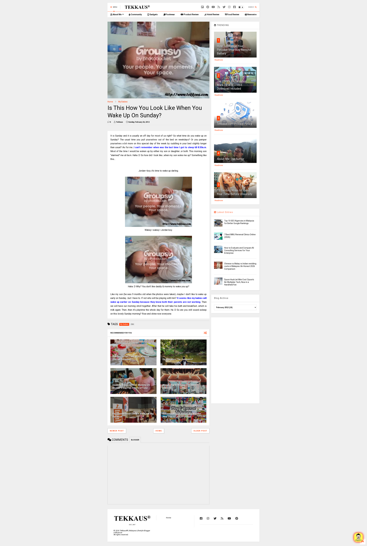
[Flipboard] (202, 7)
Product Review (191, 14)
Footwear (170, 14)
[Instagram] (229, 7)
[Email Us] (358, 537)
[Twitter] (224, 7)
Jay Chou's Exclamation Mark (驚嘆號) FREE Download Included (232, 84)
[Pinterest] (207, 7)
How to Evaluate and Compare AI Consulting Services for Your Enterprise (239, 250)
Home (110, 102)
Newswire (251, 14)
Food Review (233, 14)
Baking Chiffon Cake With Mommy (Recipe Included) (131, 358)
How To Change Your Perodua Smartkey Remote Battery (234, 49)
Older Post (200, 431)
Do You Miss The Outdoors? (178, 359)
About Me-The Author (230, 159)
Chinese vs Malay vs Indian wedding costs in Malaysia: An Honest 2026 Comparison (240, 266)
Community (136, 14)
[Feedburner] (218, 7)
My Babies (123, 102)
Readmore (219, 60)
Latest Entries (224, 212)
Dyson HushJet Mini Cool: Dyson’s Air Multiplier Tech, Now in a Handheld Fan (239, 282)
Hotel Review (213, 14)
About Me (117, 14)
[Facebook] (234, 7)
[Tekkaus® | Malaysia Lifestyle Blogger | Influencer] (136, 8)
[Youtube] (213, 7)
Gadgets (153, 14)
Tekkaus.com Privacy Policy (234, 123)
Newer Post (117, 431)
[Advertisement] (235, 360)
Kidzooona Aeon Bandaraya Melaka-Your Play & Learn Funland (182, 415)
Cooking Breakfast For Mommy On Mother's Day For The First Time (131, 386)
